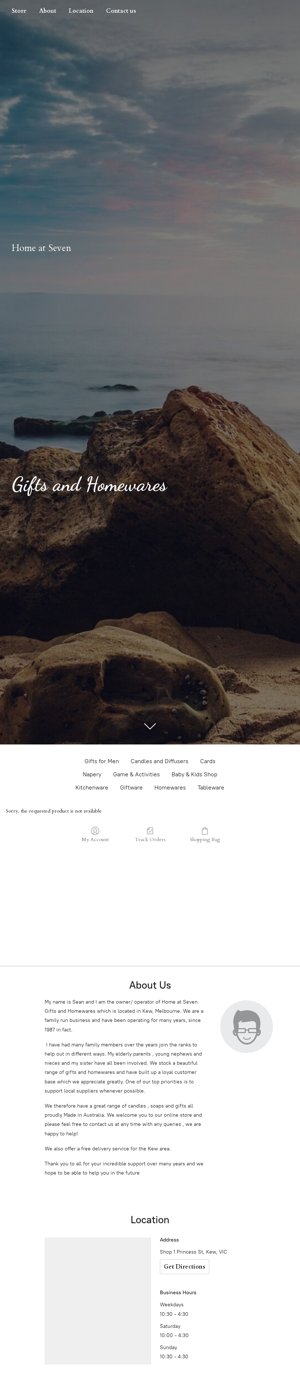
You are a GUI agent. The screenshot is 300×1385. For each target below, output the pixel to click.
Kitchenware (91, 787)
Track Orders (150, 839)
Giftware (131, 787)
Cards (207, 761)
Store (19, 11)
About (47, 11)
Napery (92, 774)
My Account (95, 839)
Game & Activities (136, 774)
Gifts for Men (102, 761)
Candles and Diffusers (159, 761)
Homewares (170, 787)
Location (81, 11)
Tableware (211, 787)
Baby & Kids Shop (194, 774)
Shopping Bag (205, 839)
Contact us (121, 11)
